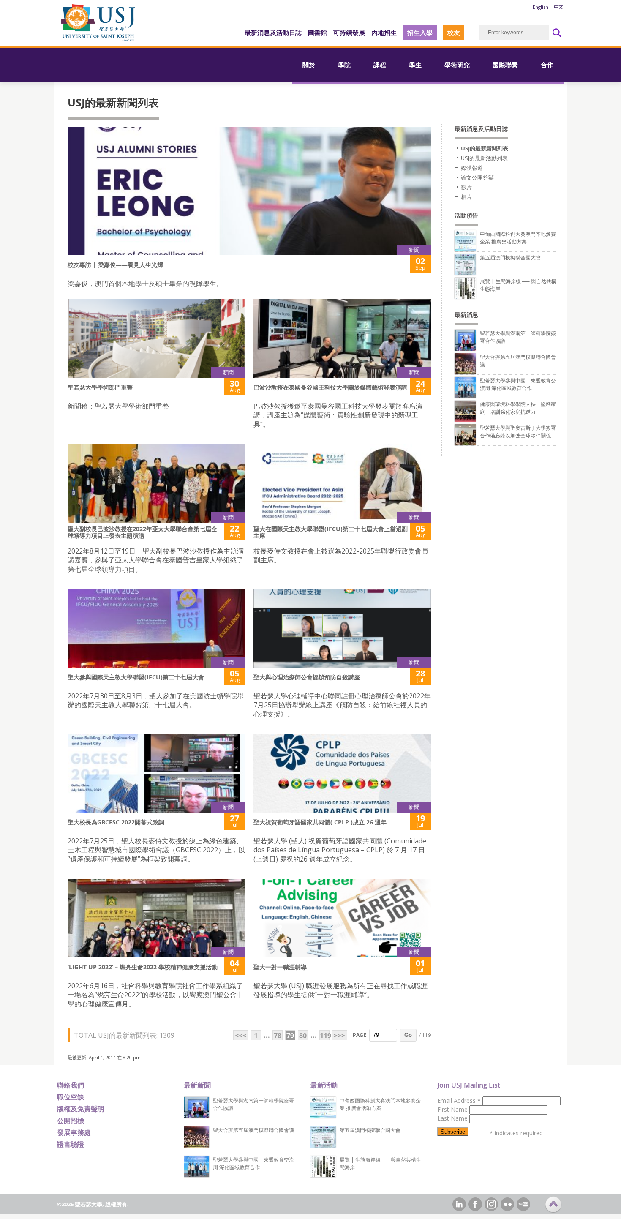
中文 (558, 7)
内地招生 (384, 32)
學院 (344, 64)
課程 (379, 64)
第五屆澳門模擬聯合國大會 (510, 257)
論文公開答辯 (477, 177)
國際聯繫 (505, 64)
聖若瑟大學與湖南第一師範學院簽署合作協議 (253, 1104)
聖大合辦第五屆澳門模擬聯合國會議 (253, 1130)
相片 (466, 197)
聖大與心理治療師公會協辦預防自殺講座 (306, 677)
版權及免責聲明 (80, 1108)
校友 (453, 32)
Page (360, 1035)
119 (325, 1035)
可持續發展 (349, 32)
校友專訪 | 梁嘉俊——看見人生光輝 (115, 265)
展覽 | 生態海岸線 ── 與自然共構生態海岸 (380, 1163)
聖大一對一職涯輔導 (280, 967)
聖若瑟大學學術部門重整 (100, 387)
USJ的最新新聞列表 (484, 148)
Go (408, 1035)
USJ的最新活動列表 (484, 158)
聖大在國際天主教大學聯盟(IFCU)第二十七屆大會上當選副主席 (330, 532)
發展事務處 (74, 1132)
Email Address (459, 1100)
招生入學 (420, 32)
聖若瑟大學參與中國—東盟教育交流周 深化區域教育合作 (518, 384)
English (540, 7)
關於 (308, 64)
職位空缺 (70, 1097)
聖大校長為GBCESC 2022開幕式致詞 (116, 822)
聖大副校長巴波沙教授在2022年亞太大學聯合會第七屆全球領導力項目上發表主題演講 (142, 532)
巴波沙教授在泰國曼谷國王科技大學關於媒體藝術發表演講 (330, 387)
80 (303, 1035)
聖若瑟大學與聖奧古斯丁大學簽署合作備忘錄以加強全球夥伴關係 (518, 431)
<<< (240, 1035)
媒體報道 (472, 168)
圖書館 (317, 32)
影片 (466, 187)
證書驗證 (70, 1144)
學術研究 (457, 64)
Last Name (453, 1118)
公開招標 (70, 1120)
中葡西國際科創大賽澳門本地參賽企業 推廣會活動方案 (518, 237)
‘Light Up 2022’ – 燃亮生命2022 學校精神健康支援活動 (143, 967)
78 (277, 1035)
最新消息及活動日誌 (273, 32)
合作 (547, 64)
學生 (415, 64)
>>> (339, 1035)
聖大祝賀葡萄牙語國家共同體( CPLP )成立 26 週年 (320, 822)
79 (290, 1035)
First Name (453, 1109)
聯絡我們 (70, 1085)
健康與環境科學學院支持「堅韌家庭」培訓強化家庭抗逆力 (518, 408)
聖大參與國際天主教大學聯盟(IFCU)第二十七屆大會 (136, 677)
